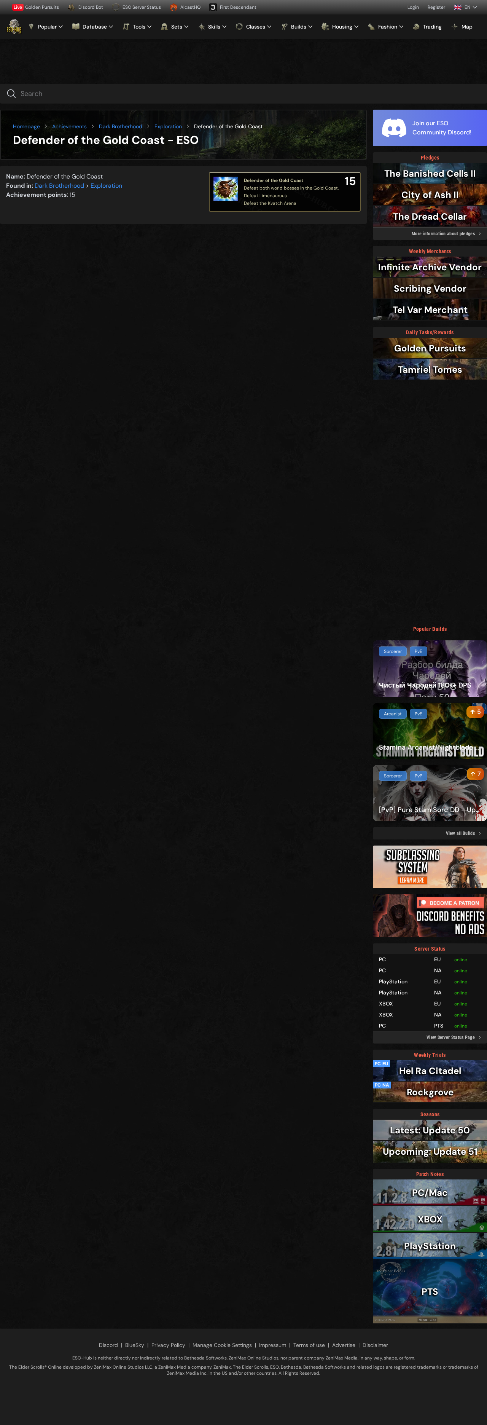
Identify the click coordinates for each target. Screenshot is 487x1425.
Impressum (272, 1345)
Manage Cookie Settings (222, 1345)
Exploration (168, 126)
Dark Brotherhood (120, 126)
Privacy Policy (168, 1345)
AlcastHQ (190, 7)
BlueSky (134, 1345)
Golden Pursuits (36, 7)
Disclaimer (375, 1345)
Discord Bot (90, 7)
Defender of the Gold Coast (273, 180)
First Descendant (238, 7)
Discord (108, 1345)
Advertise (343, 1345)
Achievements (69, 126)
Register (436, 7)
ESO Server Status (142, 7)
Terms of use (309, 1345)
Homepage (26, 126)
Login (413, 7)
